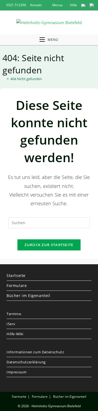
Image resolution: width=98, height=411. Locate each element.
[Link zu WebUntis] (83, 5)
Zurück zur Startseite (48, 244)
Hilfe (73, 5)
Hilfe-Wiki (15, 333)
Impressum (16, 372)
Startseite (16, 275)
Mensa (57, 5)
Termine (14, 313)
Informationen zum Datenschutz (35, 352)
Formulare (17, 285)
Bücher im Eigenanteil (28, 295)
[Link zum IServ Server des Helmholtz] (92, 5)
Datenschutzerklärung (26, 362)
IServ (11, 323)
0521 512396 (16, 5)
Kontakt (36, 5)
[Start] (3, 78)
